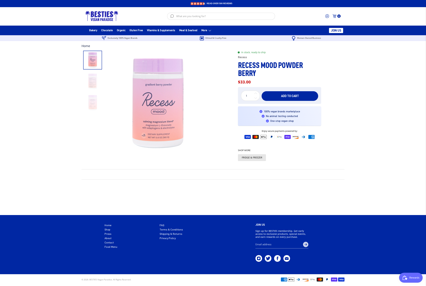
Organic (121, 30)
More (204, 30)
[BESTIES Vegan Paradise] (101, 16)
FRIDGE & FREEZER (252, 157)
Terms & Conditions (171, 229)
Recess (242, 57)
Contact (109, 242)
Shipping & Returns (171, 233)
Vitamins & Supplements (161, 30)
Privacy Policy (168, 238)
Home (86, 45)
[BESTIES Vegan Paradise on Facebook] (277, 261)
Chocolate (107, 30)
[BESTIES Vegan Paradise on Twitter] (268, 261)
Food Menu (111, 246)
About (108, 238)
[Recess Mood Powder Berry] (158, 104)
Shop (107, 229)
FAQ (162, 225)
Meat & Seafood (188, 30)
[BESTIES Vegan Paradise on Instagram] (258, 261)
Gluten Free (136, 30)
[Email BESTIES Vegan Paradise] (286, 261)
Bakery (93, 30)
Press (108, 233)
